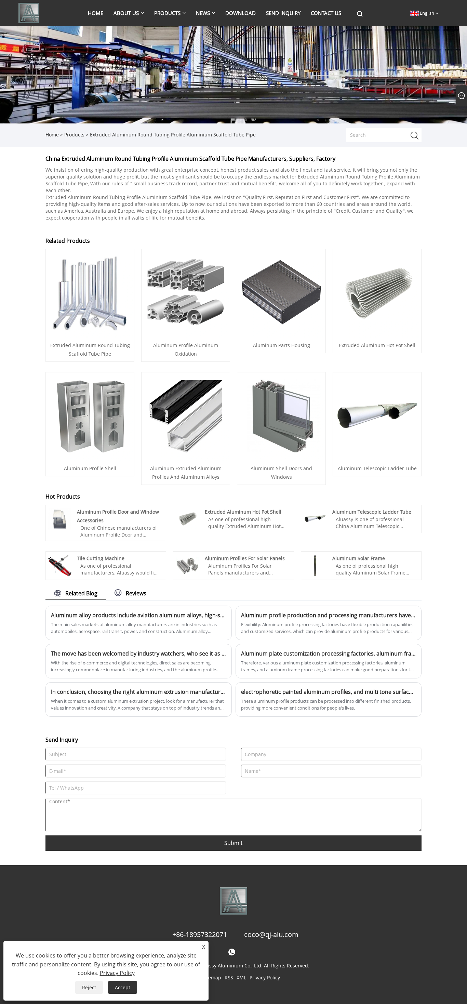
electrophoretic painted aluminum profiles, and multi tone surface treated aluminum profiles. (328, 692)
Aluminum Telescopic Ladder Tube (377, 468)
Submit (233, 843)
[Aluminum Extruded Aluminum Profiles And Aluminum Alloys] (186, 416)
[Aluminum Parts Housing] (281, 293)
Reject (89, 987)
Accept (122, 987)
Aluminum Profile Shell (90, 468)
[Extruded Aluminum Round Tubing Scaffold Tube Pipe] (90, 293)
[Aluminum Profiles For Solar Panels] (187, 565)
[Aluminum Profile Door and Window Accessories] (59, 518)
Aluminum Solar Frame (358, 558)
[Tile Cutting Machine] (59, 565)
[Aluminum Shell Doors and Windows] (281, 416)
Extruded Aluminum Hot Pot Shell (377, 345)
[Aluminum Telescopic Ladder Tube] (377, 416)
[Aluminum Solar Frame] (315, 565)
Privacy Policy (265, 977)
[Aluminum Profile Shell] (90, 416)
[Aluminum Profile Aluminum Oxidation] (186, 293)
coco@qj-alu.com (271, 934)
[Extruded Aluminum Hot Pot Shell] (377, 293)
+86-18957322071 (199, 934)
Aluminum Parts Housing (281, 345)
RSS (229, 977)
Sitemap (211, 977)
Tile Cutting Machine (100, 558)
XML (241, 977)
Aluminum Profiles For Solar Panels (245, 558)
